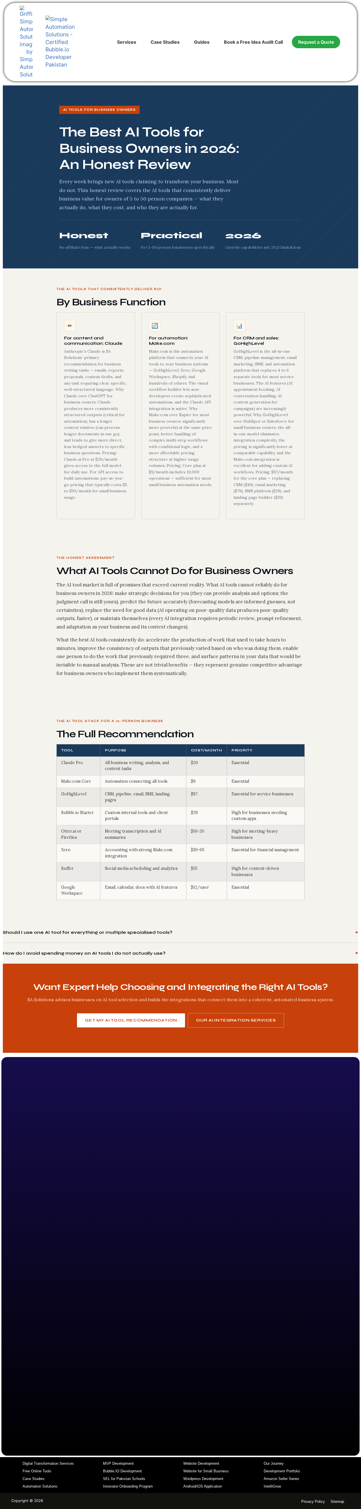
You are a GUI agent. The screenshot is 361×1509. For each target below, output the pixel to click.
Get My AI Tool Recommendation (131, 1020)
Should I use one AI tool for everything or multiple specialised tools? (87, 932)
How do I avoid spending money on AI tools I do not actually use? (84, 953)
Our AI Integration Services (236, 1020)
